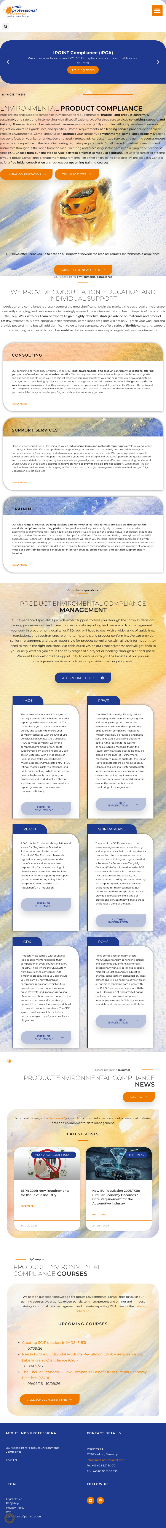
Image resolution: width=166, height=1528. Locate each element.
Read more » (28, 1206)
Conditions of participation (23, 1516)
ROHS (103, 942)
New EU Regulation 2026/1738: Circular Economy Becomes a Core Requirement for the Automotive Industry (116, 1197)
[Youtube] (100, 1500)
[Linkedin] (90, 1500)
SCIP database (112, 829)
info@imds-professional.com (105, 1459)
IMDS (28, 700)
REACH (29, 829)
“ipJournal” (57, 1118)
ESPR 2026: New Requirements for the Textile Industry (45, 1193)
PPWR (103, 700)
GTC (8, 1512)
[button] (157, 10)
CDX (27, 942)
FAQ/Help (12, 1503)
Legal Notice (14, 1499)
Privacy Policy (15, 1507)
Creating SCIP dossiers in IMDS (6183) (54, 1343)
